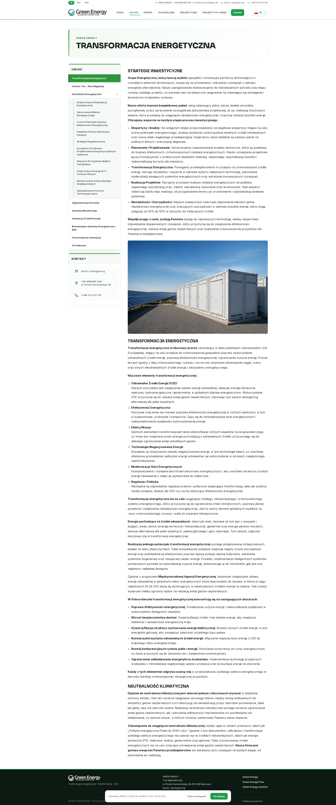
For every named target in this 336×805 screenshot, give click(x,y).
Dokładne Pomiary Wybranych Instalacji (93, 133)
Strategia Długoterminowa (91, 141)
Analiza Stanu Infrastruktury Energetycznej (92, 104)
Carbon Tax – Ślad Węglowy (88, 86)
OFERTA (148, 12)
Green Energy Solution (255, 786)
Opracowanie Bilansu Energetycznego (88, 114)
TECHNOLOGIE (166, 12)
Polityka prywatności (252, 801)
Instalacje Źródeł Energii (86, 218)
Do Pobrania (79, 245)
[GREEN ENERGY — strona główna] (84, 778)
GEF (78, 3)
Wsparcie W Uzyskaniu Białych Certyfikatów (93, 163)
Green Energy (250, 776)
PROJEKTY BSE (188, 12)
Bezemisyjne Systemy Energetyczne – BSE (94, 228)
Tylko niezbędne (196, 796)
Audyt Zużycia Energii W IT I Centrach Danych (92, 173)
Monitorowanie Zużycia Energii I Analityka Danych (94, 182)
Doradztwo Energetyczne (87, 94)
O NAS (120, 12)
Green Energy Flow (253, 782)
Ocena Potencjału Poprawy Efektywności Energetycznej (92, 123)
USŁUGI (133, 12)
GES (87, 3)
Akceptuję (219, 796)
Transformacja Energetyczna (89, 78)
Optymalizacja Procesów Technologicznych (90, 192)
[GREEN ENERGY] (87, 12)
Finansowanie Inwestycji (86, 237)
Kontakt (237, 12)
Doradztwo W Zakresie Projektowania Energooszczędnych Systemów (96, 151)
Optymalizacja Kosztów (85, 202)
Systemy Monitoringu (84, 210)
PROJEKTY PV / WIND (214, 12)
